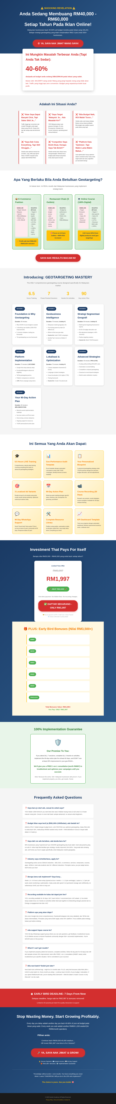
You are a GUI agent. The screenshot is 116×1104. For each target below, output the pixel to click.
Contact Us (67, 1099)
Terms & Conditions (59, 1099)
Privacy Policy (49, 1099)
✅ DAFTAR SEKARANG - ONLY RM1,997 (58, 606)
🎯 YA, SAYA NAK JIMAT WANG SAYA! (58, 43)
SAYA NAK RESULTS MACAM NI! (58, 258)
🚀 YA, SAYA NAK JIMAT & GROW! (58, 1052)
